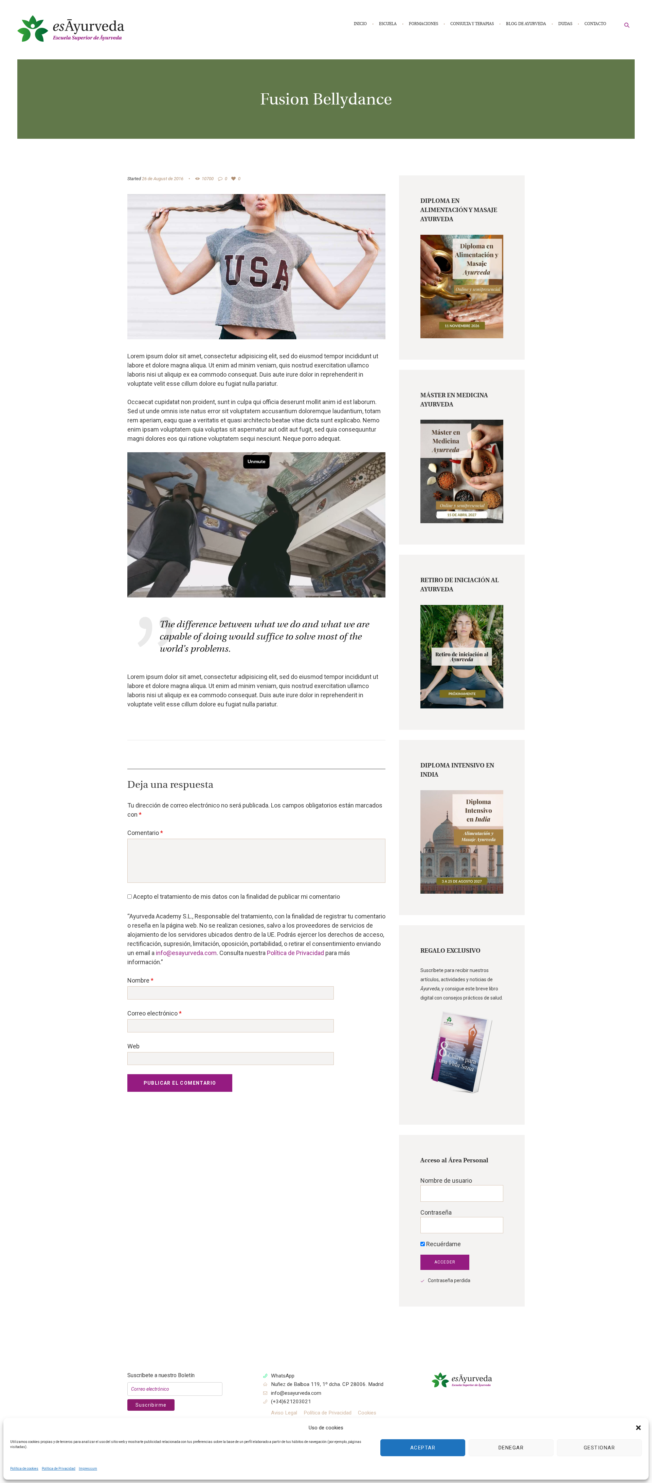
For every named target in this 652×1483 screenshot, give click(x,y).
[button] (638, 1427)
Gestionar (599, 1448)
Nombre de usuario (446, 1180)
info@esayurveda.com (186, 952)
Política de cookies (24, 1468)
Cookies (367, 1413)
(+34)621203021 (291, 1402)
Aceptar (423, 1448)
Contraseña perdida (449, 1280)
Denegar (511, 1448)
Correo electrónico (154, 1013)
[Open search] (627, 25)
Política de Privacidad (58, 1468)
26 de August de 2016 (162, 178)
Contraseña (436, 1212)
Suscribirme (150, 1405)
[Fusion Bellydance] (256, 266)
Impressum (88, 1468)
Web (133, 1046)
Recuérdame (443, 1244)
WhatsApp (282, 1376)
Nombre (140, 980)
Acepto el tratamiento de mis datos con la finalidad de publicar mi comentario (236, 896)
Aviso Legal (284, 1413)
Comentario (145, 832)
